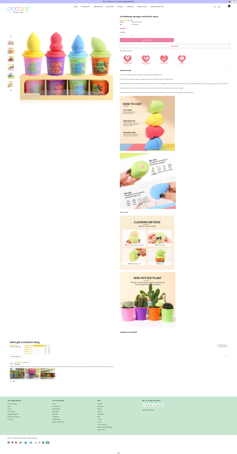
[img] (18, 362)
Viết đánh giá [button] (222, 346)
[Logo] (18, 10)
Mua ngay (174, 46)
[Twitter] (148, 405)
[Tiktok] (163, 405)
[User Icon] (219, 6)
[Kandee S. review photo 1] (17, 373)
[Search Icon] (215, 7)
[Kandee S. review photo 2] (32, 373)
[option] (66, 63)
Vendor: (122, 22)
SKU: (121, 24)
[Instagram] (153, 405)
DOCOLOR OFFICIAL (136, 22)
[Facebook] (144, 405)
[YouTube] (158, 405)
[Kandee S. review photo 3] (47, 373)
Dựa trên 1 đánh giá (15, 347)
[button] (123, 20)
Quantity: (122, 32)
